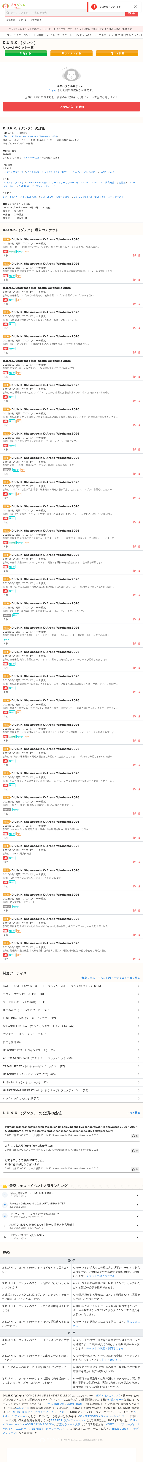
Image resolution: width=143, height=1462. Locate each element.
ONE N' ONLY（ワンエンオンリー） (37, 186)
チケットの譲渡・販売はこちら (105, 1348)
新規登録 (11, 20)
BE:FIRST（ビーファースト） (110, 196)
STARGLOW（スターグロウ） (56, 196)
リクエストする (71, 53)
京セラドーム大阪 (69, 1424)
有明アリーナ (116, 1399)
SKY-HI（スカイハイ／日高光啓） (80, 172)
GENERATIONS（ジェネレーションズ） (103, 1416)
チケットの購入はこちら (101, 1275)
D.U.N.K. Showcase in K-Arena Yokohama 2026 (31, 136)
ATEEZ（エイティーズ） (120, 1424)
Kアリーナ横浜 (31, 157)
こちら (52, 90)
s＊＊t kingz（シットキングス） (43, 172)
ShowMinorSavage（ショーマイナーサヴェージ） (52, 182)
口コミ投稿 (117, 53)
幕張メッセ (23, 1407)
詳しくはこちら (111, 1359)
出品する (25, 53)
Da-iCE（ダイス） (83, 196)
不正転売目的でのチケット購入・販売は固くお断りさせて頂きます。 (71, 1452)
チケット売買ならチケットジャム (13, 6)
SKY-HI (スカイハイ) (107, 1395)
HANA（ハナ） (107, 172)
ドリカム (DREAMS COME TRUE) (63, 1403)
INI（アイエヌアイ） (13, 172)
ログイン (23, 20)
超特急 (122, 182)
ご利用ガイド (37, 20)
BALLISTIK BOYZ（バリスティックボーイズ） (39, 1411)
